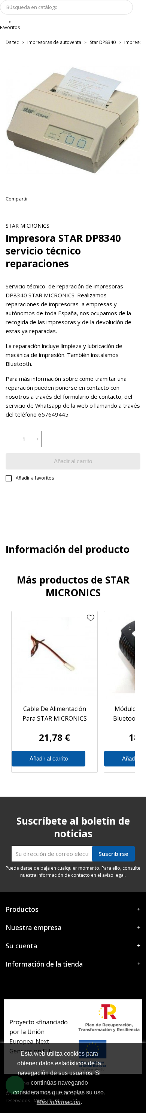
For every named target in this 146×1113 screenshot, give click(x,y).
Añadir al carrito (73, 461)
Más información (58, 1102)
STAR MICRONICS (27, 225)
